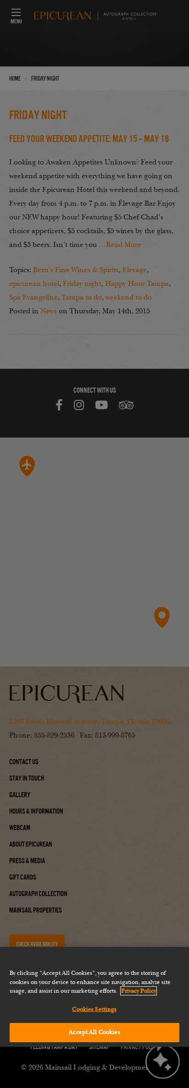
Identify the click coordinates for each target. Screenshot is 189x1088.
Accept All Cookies (94, 1032)
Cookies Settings (94, 1009)
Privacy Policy (138, 991)
